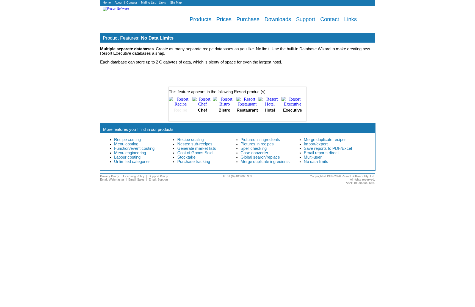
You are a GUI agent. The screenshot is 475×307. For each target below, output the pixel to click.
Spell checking (254, 148)
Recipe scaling (190, 139)
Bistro (224, 110)
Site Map (176, 2)
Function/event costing (134, 148)
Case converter (254, 153)
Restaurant (247, 110)
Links (162, 2)
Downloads (277, 19)
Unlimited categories (132, 161)
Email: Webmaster (112, 179)
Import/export (316, 144)
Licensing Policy (134, 176)
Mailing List (148, 2)
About (118, 2)
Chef (202, 110)
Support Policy (158, 176)
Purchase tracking (193, 161)
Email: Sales (136, 179)
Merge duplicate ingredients (265, 161)
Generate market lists (196, 148)
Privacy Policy (109, 176)
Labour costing (127, 157)
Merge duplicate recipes (325, 139)
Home (107, 2)
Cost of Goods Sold (194, 153)
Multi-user (313, 157)
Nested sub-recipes (194, 144)
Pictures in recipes (257, 144)
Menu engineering (130, 153)
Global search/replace (260, 157)
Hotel (270, 110)
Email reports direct (321, 153)
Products (200, 19)
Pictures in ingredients (260, 139)
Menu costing (126, 144)
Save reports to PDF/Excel (328, 148)
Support (305, 19)
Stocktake (186, 157)
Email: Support (158, 179)
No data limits (316, 161)
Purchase (247, 19)
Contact (131, 2)
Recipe (180, 110)
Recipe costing (127, 139)
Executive (292, 110)
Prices (223, 19)
